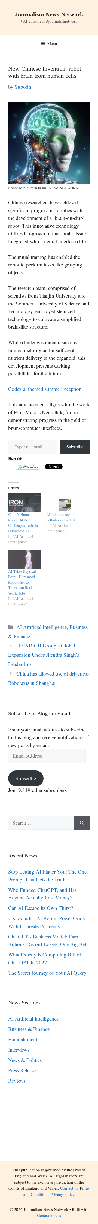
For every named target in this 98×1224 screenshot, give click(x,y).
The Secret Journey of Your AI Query (47, 972)
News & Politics (25, 1060)
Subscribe (74, 446)
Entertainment (22, 1039)
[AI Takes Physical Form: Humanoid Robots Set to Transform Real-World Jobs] (24, 559)
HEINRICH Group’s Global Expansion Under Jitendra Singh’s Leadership (43, 654)
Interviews (18, 1049)
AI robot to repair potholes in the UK (60, 517)
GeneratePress (49, 1215)
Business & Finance (29, 1028)
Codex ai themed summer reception (45, 388)
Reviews (17, 1080)
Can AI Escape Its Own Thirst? (40, 907)
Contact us (69, 1188)
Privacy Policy (62, 1194)
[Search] (82, 823)
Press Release (22, 1070)
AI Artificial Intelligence (41, 626)
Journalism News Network (49, 14)
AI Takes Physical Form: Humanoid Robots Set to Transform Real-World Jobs (22, 582)
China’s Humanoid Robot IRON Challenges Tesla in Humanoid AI (23, 522)
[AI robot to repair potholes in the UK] (62, 502)
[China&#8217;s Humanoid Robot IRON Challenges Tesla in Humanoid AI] (24, 502)
